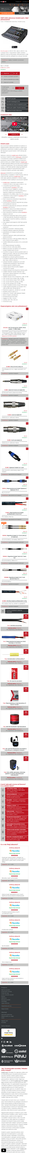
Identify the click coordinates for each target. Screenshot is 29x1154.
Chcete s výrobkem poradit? (10, 76)
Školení (3, 996)
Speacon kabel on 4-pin (14, 467)
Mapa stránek (4, 1009)
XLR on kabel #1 (14, 415)
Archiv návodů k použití (7, 995)
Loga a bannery (5, 1003)
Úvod (2, 21)
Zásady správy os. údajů (7, 1016)
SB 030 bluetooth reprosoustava (14, 726)
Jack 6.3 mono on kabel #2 (14, 390)
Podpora (18, 1)
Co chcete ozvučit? (7, 13)
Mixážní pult (24, 162)
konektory (14, 187)
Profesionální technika (11, 21)
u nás (18, 839)
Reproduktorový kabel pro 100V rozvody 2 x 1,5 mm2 (14, 642)
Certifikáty (4, 1001)
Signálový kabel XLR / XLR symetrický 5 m (14, 578)
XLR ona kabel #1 (14, 440)
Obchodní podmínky (6, 1014)
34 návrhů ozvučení (14, 681)
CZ (26, 5)
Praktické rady (5, 993)
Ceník (2, 1018)
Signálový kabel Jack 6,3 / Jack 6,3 (14, 557)
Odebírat (14, 134)
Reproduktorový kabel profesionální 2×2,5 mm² (14, 513)
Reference (4, 998)
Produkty (22, 13)
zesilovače (18, 157)
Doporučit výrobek (8, 82)
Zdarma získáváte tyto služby (11, 79)
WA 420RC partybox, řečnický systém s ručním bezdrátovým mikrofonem (14, 774)
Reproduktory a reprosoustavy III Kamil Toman (14, 703)
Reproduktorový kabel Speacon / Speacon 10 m (14, 489)
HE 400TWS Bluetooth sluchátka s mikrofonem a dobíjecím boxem (14, 749)
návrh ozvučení (23, 831)
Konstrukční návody (6, 991)
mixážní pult (15, 155)
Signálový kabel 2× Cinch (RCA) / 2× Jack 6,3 (14, 536)
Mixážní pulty (21, 21)
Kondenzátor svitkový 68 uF (15, 659)
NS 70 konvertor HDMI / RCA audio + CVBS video (14, 328)
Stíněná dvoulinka (14, 625)
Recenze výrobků (5, 999)
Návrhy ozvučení (5, 990)
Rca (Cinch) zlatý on (14, 366)
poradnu (21, 818)
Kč (22, 5)
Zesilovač (3, 173)
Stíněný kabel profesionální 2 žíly (14, 601)
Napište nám (4, 1020)
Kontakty (24, 1)
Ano (21, 88)
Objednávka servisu (6, 1006)
